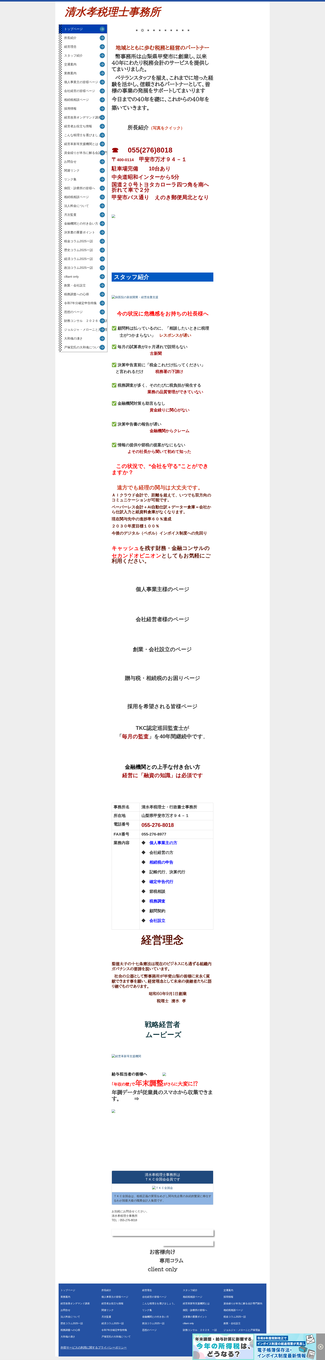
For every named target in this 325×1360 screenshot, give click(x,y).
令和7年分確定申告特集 (80, 303)
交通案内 (70, 64)
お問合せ (70, 161)
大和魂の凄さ (73, 338)
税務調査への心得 (76, 294)
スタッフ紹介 (73, 55)
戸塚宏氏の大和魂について (82, 347)
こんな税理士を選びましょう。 (85, 135)
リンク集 (70, 179)
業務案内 (70, 73)
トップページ (73, 29)
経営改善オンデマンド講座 (82, 117)
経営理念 (70, 46)
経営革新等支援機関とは (81, 144)
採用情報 (70, 108)
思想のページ (73, 312)
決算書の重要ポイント (79, 232)
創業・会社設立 (75, 285)
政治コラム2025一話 (78, 267)
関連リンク (72, 170)
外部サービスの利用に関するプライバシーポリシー (94, 1347)
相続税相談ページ (76, 99)
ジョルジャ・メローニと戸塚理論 (85, 329)
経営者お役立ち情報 (78, 126)
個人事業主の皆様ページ (81, 82)
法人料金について (76, 206)
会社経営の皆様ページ (79, 91)
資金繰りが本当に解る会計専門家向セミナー (85, 153)
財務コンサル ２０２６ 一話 (85, 320)
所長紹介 (70, 38)
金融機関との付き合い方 (81, 223)
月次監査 (70, 214)
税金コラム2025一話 (78, 241)
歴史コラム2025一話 (78, 250)
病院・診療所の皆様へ (79, 188)
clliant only (71, 276)
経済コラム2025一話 (78, 259)
